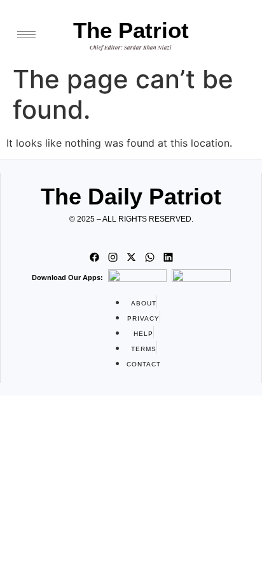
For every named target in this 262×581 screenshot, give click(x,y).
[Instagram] (112, 257)
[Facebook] (94, 257)
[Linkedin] (168, 257)
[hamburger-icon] (26, 34)
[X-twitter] (131, 257)
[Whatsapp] (149, 257)
